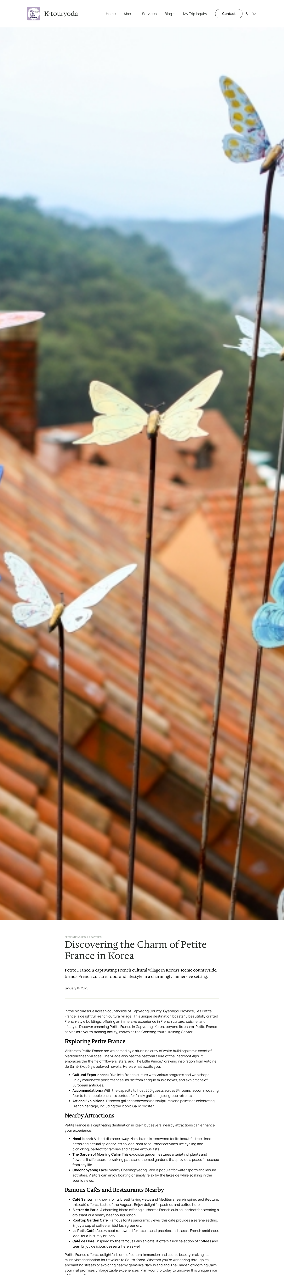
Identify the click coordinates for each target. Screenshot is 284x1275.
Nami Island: (82, 1138)
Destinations (72, 937)
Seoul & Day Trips (91, 937)
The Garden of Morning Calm (96, 1154)
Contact (229, 13)
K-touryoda (61, 13)
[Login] (246, 14)
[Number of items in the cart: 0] (254, 14)
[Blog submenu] (174, 14)
